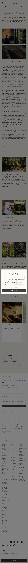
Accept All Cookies (14, 290)
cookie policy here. (19, 284)
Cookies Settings (14, 287)
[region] (14, 281)
